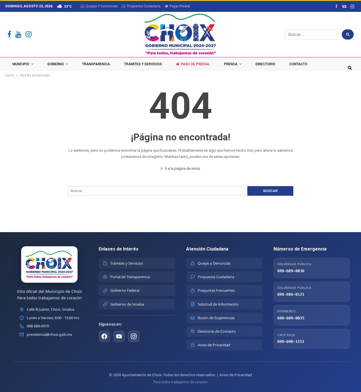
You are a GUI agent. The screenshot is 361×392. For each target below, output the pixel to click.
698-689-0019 (38, 325)
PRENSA (230, 64)
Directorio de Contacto (217, 331)
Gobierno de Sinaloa (127, 304)
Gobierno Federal (124, 290)
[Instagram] (29, 34)
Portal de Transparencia (130, 276)
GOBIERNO (55, 64)
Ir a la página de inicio (182, 168)
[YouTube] (18, 34)
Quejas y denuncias (102, 6)
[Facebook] (9, 34)
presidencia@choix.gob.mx (49, 334)
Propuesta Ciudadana (143, 6)
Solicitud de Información (218, 304)
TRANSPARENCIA (96, 64)
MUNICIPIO (20, 64)
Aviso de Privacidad (214, 344)
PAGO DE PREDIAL (195, 64)
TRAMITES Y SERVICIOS (143, 64)
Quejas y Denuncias (214, 263)
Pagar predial (180, 6)
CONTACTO (298, 64)
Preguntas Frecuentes (216, 290)
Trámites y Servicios (126, 263)
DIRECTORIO (265, 64)
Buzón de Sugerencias (216, 317)
